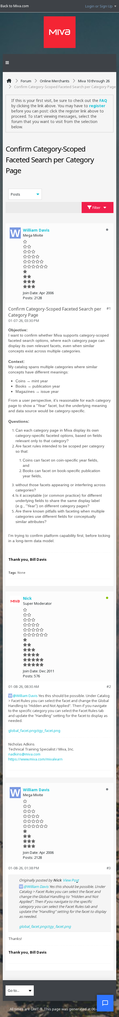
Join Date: (30, 292)
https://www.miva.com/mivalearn (35, 759)
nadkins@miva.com (24, 754)
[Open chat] (105, 1003)
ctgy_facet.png (48, 730)
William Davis (27, 695)
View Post (71, 880)
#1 (109, 308)
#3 (109, 867)
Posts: (28, 297)
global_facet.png (22, 730)
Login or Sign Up (99, 6)
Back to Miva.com (15, 5)
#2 (109, 686)
